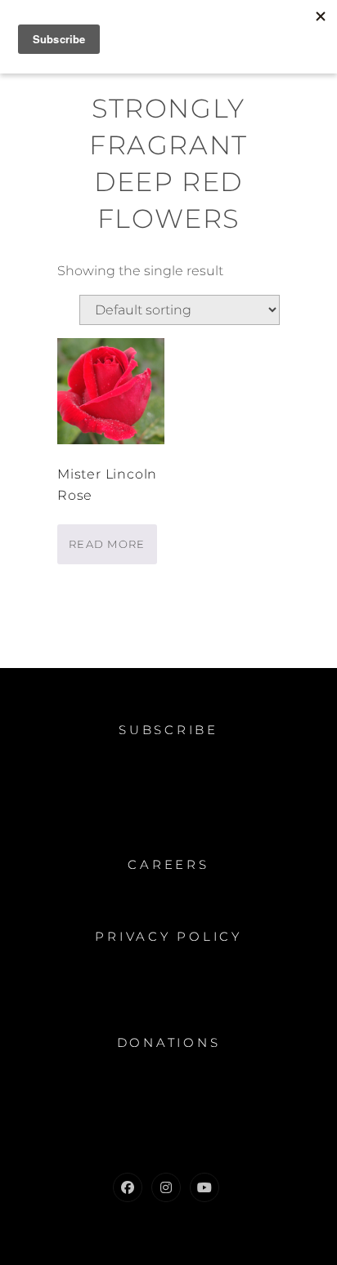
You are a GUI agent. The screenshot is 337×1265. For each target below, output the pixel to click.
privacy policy (168, 936)
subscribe (168, 729)
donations (169, 1042)
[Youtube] (204, 1187)
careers (168, 864)
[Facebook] (127, 1187)
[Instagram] (166, 1187)
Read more (107, 543)
